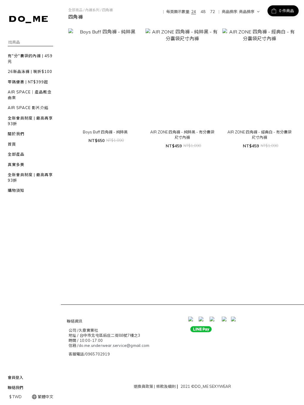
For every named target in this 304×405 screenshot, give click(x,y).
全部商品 (75, 10)
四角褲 (107, 10)
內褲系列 (92, 10)
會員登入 (15, 377)
